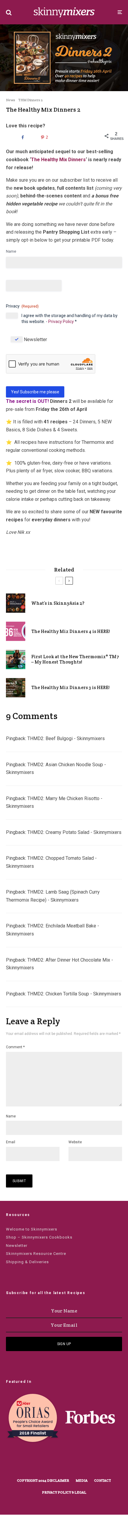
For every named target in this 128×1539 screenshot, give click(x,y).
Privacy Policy (61, 321)
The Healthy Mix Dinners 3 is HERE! (70, 687)
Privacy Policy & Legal (64, 1492)
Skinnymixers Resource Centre (36, 1253)
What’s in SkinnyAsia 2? (57, 603)
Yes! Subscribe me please (35, 392)
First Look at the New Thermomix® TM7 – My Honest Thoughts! (75, 659)
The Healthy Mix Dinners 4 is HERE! (70, 631)
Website (75, 1142)
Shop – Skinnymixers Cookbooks (39, 1237)
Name (11, 251)
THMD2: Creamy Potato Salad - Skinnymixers (74, 832)
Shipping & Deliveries (27, 1262)
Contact (102, 1480)
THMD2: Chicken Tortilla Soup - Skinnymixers (74, 994)
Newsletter (35, 339)
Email (10, 1142)
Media (82, 1480)
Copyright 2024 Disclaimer (43, 1480)
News (10, 100)
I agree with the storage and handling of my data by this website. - (69, 318)
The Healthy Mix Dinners (58, 159)
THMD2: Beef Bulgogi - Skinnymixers (66, 738)
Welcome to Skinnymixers (31, 1229)
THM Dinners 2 (30, 100)
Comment (15, 1047)
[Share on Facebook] (22, 137)
